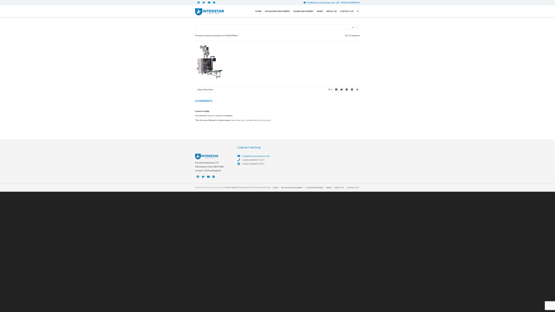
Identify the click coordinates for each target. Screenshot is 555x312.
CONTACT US (346, 11)
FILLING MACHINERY (303, 11)
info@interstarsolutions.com (321, 2)
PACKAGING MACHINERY (277, 11)
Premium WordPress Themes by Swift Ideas (254, 187)
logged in (211, 115)
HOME (258, 11)
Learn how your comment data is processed (250, 120)
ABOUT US (331, 11)
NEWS (320, 11)
